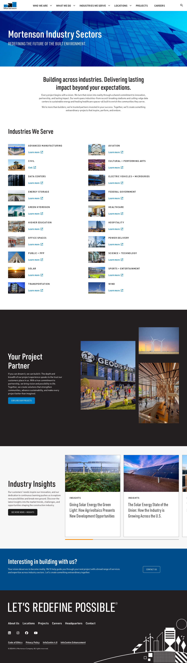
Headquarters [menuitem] (73, 623)
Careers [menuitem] (159, 5)
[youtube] (36, 633)
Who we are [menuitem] (40, 5)
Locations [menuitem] (120, 5)
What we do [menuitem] (63, 5)
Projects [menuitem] (142, 5)
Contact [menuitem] (90, 623)
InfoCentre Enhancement (73, 642)
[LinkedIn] (12, 633)
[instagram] (21, 633)
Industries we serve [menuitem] (93, 5)
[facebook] (29, 633)
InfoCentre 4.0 (50, 642)
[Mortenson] (10, 5)
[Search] (182, 6)
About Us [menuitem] (13, 623)
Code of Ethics (15, 642)
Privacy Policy (33, 642)
